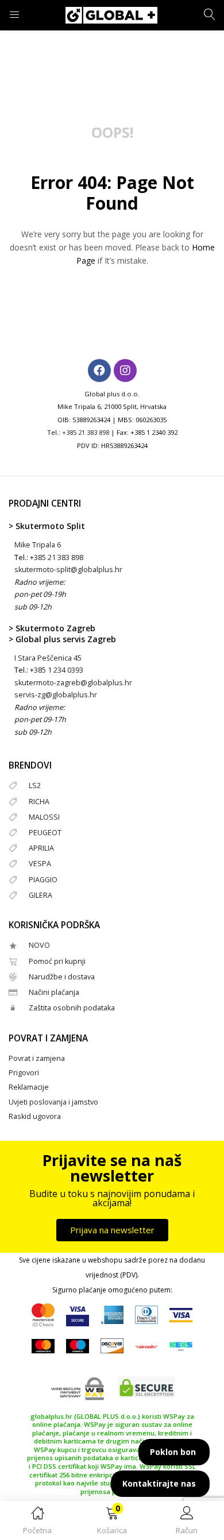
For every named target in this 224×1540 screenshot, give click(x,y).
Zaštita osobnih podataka (72, 1008)
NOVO (39, 945)
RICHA (39, 801)
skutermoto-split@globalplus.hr (68, 569)
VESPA (40, 864)
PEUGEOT (45, 832)
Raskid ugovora (35, 1116)
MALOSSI (44, 817)
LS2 (35, 785)
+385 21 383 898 (85, 432)
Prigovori (24, 1073)
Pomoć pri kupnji (57, 961)
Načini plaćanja (54, 992)
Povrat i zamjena (37, 1058)
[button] (112, 1522)
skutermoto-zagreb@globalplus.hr (73, 683)
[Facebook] (99, 370)
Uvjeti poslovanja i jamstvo (53, 1102)
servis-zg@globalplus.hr (55, 695)
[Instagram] (125, 370)
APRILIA (41, 848)
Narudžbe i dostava (62, 977)
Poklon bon (173, 1451)
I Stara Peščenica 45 (48, 658)
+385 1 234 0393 (56, 670)
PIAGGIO (43, 880)
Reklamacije (29, 1087)
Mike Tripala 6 (37, 545)
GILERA (40, 895)
